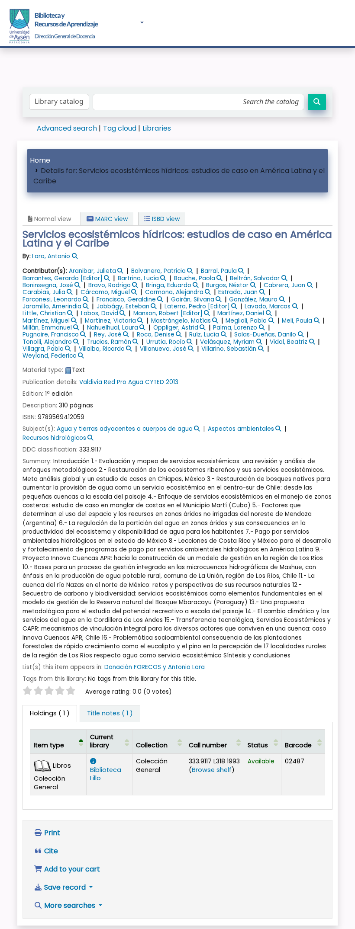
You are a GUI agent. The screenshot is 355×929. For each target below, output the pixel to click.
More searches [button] (69, 905)
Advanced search (67, 128)
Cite (50, 851)
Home (40, 160)
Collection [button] (152, 745)
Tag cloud (119, 128)
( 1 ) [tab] (50, 713)
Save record (64, 887)
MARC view (111, 219)
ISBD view (165, 219)
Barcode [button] (298, 745)
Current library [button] (101, 741)
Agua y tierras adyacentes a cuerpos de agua (125, 429)
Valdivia (90, 382)
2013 (172, 382)
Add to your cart (71, 869)
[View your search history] (344, 23)
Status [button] (258, 745)
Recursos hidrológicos (54, 438)
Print (51, 833)
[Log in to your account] (325, 22)
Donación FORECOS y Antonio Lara (154, 667)
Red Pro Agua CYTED (134, 382)
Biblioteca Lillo (105, 774)
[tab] (110, 713)
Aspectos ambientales (241, 429)
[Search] (317, 102)
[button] (114, 23)
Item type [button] (49, 745)
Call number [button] (208, 745)
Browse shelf (212, 770)
